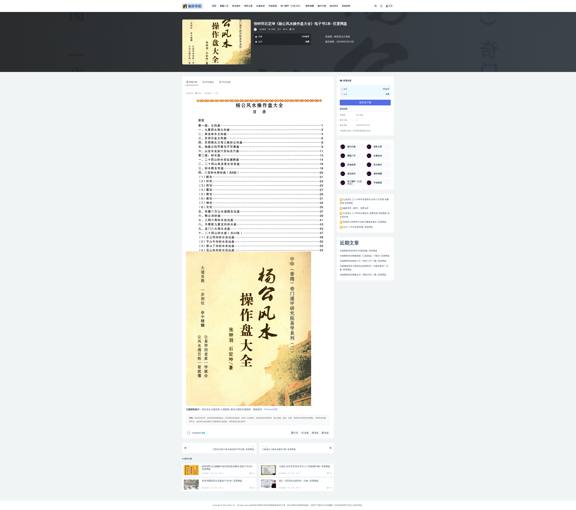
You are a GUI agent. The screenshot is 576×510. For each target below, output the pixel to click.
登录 (390, 6)
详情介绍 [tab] (193, 82)
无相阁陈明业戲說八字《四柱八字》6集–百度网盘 (363, 261)
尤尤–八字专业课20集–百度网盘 (358, 227)
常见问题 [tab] (226, 82)
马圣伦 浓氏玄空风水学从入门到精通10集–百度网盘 (304, 466)
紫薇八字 (224, 6)
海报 (316, 433)
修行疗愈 (322, 6)
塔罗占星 (248, 6)
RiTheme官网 (271, 409)
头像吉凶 (260, 6)
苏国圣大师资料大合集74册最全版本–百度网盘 (364, 222)
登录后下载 (365, 102)
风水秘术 (236, 6)
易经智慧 (309, 6)
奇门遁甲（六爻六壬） (291, 6)
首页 (214, 6)
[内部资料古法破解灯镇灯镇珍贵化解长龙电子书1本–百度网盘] (191, 472)
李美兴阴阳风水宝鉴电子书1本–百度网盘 (222, 481)
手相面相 (272, 6)
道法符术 (334, 6)
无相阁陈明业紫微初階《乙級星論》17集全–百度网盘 (365, 256)
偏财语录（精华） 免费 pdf (355, 208)
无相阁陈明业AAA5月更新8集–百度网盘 (358, 251)
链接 (326, 433)
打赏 (295, 433)
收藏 (306, 433)
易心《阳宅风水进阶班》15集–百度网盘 (298, 481)
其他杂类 (346, 6)
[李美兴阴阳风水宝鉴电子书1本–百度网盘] (191, 487)
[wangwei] (255, 29)
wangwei (198, 433)
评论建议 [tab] (210, 82)
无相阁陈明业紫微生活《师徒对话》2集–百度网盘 (363, 275)
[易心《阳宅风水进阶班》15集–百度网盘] (268, 484)
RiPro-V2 (231, 505)
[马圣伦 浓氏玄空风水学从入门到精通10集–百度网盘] (268, 470)
